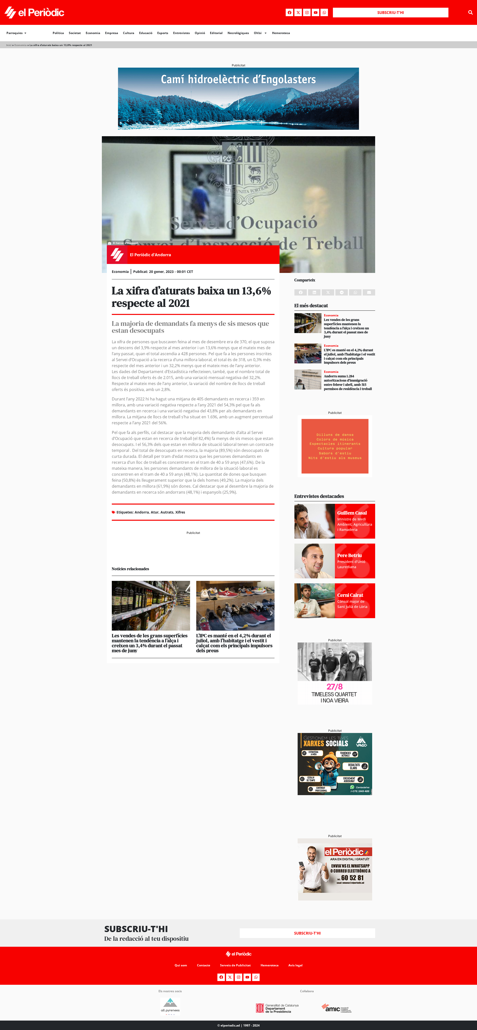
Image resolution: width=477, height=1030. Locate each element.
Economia (93, 33)
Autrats (166, 512)
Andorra (142, 512)
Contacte (203, 965)
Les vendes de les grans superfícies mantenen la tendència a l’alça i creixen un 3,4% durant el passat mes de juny (150, 643)
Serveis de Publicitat (235, 965)
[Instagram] (307, 12)
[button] (470, 12)
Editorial (216, 33)
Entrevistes (181, 33)
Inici (8, 45)
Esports (162, 33)
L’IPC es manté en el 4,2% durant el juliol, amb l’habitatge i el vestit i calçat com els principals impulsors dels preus (234, 643)
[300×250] (335, 475)
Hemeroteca (281, 33)
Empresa (111, 33)
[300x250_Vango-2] (335, 793)
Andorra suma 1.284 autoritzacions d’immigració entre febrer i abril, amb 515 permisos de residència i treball (348, 382)
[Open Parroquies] (25, 33)
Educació (145, 33)
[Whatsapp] (324, 12)
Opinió (200, 33)
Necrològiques (238, 33)
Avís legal (295, 965)
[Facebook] (289, 12)
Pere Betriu (349, 555)
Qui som (181, 965)
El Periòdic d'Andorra (150, 255)
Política (58, 33)
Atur (155, 512)
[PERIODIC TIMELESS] (335, 703)
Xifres (180, 512)
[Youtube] (315, 12)
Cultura (128, 33)
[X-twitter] (298, 12)
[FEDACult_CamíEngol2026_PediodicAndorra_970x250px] (238, 128)
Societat (75, 33)
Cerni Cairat (350, 595)
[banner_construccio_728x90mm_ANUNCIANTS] (193, 553)
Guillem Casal (352, 512)
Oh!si (258, 33)
